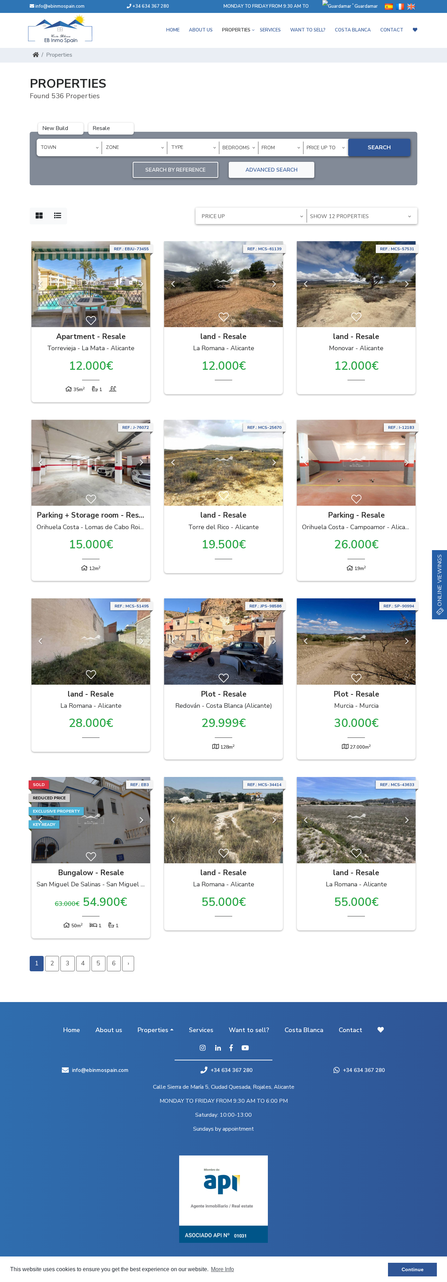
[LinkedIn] (218, 1048)
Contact (391, 30)
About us (201, 30)
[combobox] (69, 148)
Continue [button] (413, 1269)
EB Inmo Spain (70, 29)
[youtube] (245, 1048)
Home (172, 30)
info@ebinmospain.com (60, 6)
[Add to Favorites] (91, 321)
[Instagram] (202, 1048)
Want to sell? (307, 30)
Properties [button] (236, 30)
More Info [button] (222, 1269)
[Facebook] (231, 1048)
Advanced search (272, 169)
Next (141, 284)
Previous (40, 284)
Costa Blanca (353, 30)
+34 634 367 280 (150, 6)
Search (379, 147)
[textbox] (71, 147)
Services (270, 30)
